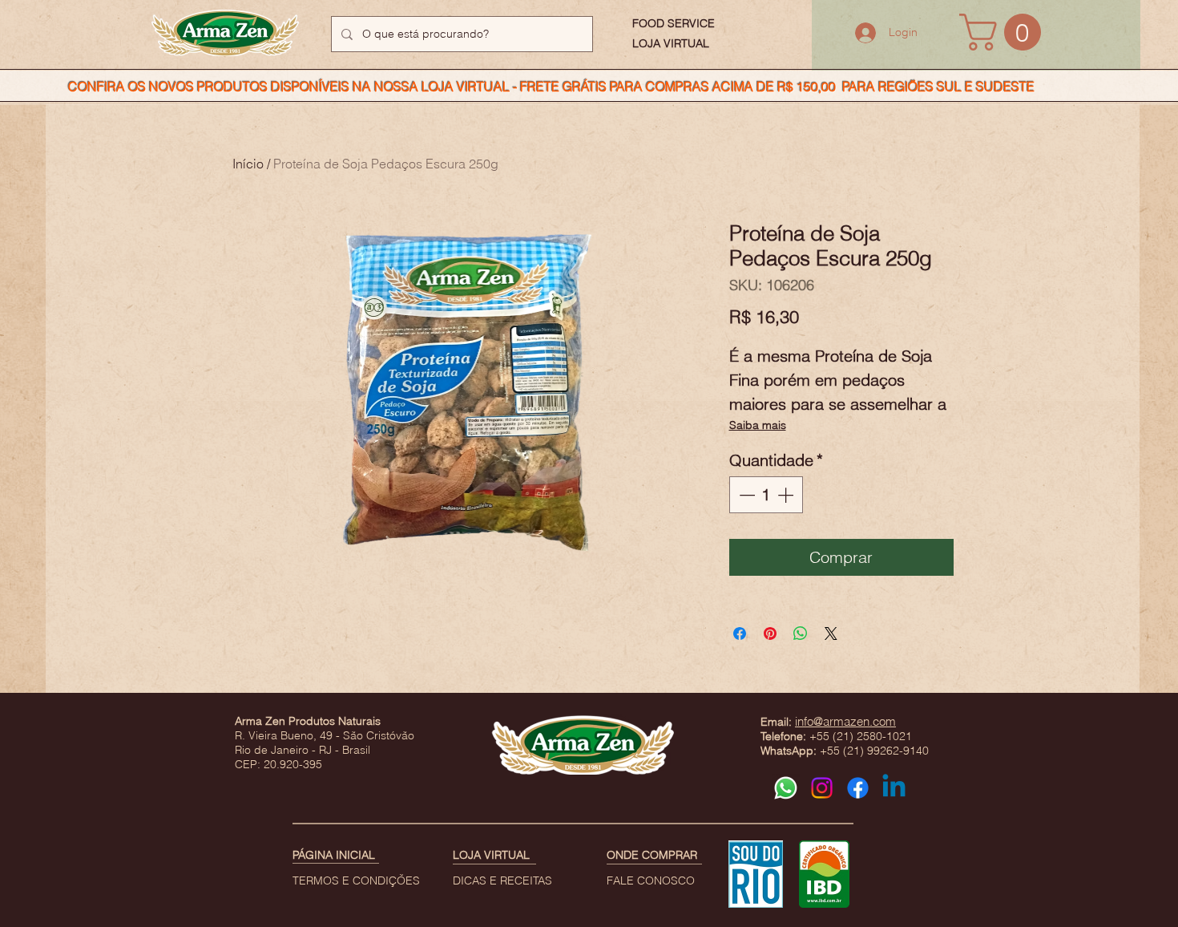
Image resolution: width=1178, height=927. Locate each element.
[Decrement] (745, 494)
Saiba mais (757, 425)
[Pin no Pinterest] (770, 633)
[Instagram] (822, 788)
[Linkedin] (894, 788)
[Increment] (787, 494)
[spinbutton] (766, 494)
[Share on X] (831, 633)
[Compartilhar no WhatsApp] (800, 633)
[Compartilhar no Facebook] (739, 633)
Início (248, 164)
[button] (1004, 32)
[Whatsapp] (786, 788)
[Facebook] (858, 788)
